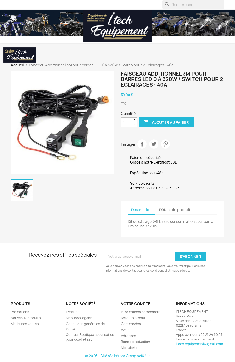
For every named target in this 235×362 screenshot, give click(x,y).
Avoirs (126, 330)
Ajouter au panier (166, 122)
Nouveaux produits (26, 318)
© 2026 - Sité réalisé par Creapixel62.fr (117, 356)
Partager (142, 144)
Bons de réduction (135, 341)
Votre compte (135, 303)
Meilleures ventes (25, 324)
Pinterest (165, 144)
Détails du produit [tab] (174, 209)
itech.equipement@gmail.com (199, 344)
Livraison (73, 312)
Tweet (153, 144)
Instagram (26, 283)
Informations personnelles (141, 312)
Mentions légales (79, 318)
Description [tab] (141, 209)
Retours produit (133, 318)
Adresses (128, 336)
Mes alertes (130, 347)
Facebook (15, 283)
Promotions (20, 312)
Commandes (131, 324)
